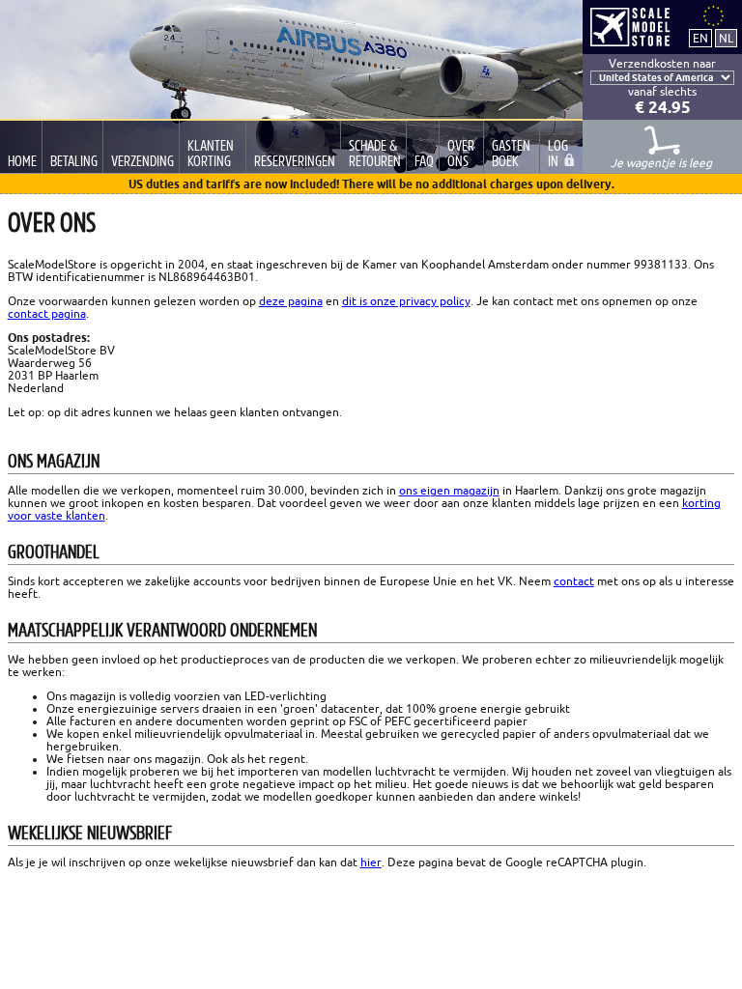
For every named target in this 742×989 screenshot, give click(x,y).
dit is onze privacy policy (406, 301)
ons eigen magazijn (449, 490)
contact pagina (47, 313)
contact (574, 581)
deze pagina (291, 301)
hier (371, 862)
